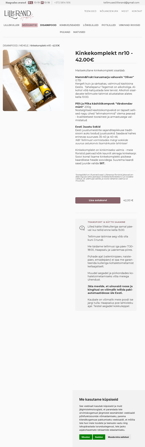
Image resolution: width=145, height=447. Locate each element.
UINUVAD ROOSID (129, 25)
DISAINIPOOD (48, 25)
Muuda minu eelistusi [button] (118, 437)
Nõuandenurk (109, 11)
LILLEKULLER (11, 25)
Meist (124, 11)
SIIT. (102, 163)
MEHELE (23, 45)
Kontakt (137, 11)
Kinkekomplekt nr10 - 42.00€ (45, 45)
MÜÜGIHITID (29, 25)
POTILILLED (109, 25)
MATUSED (79, 32)
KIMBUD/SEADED (70, 25)
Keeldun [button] (99, 437)
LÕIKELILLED (91, 25)
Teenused (90, 11)
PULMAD (65, 32)
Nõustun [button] (86, 437)
